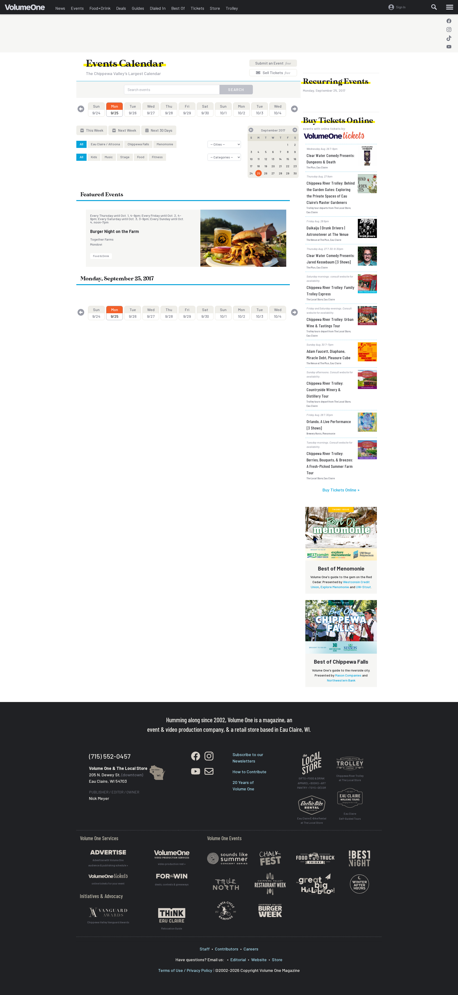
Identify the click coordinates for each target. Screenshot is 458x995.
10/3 (259, 109)
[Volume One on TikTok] (449, 38)
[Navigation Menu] (449, 7)
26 (265, 173)
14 (280, 159)
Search (236, 89)
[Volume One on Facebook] (449, 21)
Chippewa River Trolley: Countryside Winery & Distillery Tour (325, 389)
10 (251, 159)
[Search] (434, 7)
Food (140, 157)
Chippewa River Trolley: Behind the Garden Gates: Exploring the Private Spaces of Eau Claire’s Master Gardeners (331, 192)
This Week (94, 130)
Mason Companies (348, 675)
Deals (121, 8)
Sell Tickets (276, 72)
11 (259, 159)
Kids (94, 157)
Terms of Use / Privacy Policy (185, 970)
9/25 (114, 109)
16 (295, 159)
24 (251, 173)
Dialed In (158, 8)
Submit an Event (273, 63)
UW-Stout (363, 587)
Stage (125, 157)
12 (266, 159)
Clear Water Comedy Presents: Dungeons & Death (330, 158)
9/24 (96, 109)
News (60, 8)
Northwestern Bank (341, 680)
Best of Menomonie (341, 568)
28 (280, 173)
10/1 (223, 109)
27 (273, 173)
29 (287, 173)
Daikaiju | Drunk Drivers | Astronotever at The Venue (328, 231)
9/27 (151, 109)
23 (295, 166)
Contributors (226, 948)
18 (258, 166)
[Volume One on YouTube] (449, 46)
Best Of (178, 8)
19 (266, 166)
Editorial (238, 959)
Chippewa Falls (138, 144)
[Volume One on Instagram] (449, 29)
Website (259, 959)
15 (287, 159)
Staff (205, 948)
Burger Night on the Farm (114, 231)
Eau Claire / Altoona (105, 144)
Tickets (197, 8)
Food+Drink (99, 8)
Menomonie (165, 144)
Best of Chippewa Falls (341, 661)
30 (295, 173)
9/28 (169, 109)
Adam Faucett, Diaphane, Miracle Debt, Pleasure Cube (328, 354)
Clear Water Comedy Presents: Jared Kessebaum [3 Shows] (330, 258)
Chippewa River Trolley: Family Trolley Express (330, 290)
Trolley (232, 8)
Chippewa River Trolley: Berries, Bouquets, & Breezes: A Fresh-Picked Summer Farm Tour (330, 463)
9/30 (205, 109)
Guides (138, 8)
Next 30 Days (161, 130)
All (81, 144)
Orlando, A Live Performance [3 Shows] (329, 424)
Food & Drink (101, 256)
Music (109, 157)
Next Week (126, 130)
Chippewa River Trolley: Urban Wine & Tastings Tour (330, 322)
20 (273, 166)
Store (215, 8)
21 (280, 166)
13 (273, 159)
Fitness (157, 157)
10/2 (241, 109)
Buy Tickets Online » (341, 489)
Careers (251, 948)
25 (258, 173)
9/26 (132, 109)
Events (77, 8)
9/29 (187, 109)
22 (287, 166)
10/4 (277, 109)
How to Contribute (249, 771)
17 (251, 166)
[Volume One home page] (28, 8)
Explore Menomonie (335, 587)
